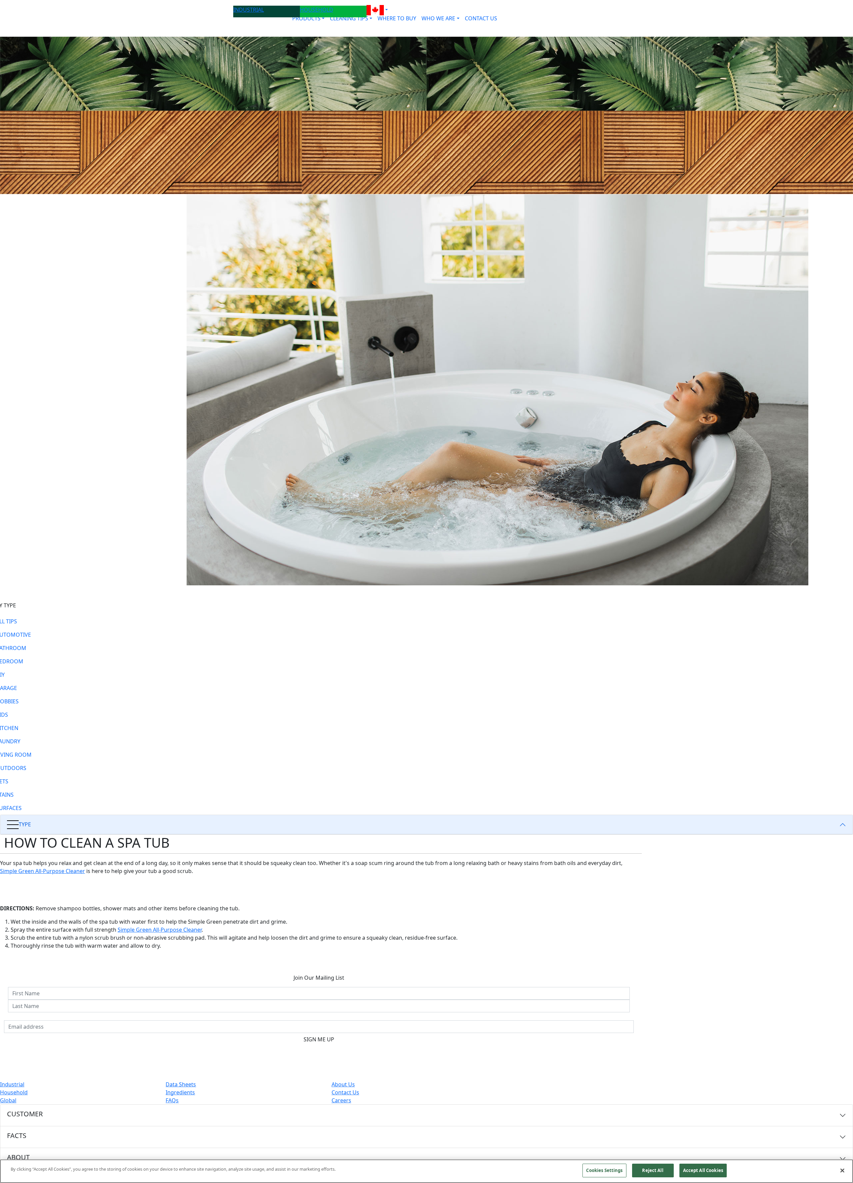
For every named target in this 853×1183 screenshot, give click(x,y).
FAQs (172, 1100)
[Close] (842, 1170)
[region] (426, 1171)
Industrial (12, 1084)
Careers (341, 1100)
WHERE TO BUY (397, 18)
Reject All (652, 1170)
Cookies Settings (604, 1170)
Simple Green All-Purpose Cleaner (42, 871)
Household (14, 1092)
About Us (343, 1084)
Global (8, 1100)
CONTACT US (481, 18)
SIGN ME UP (319, 1039)
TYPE (25, 824)
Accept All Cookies (703, 1170)
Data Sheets (181, 1084)
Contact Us (345, 1092)
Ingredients (180, 1092)
